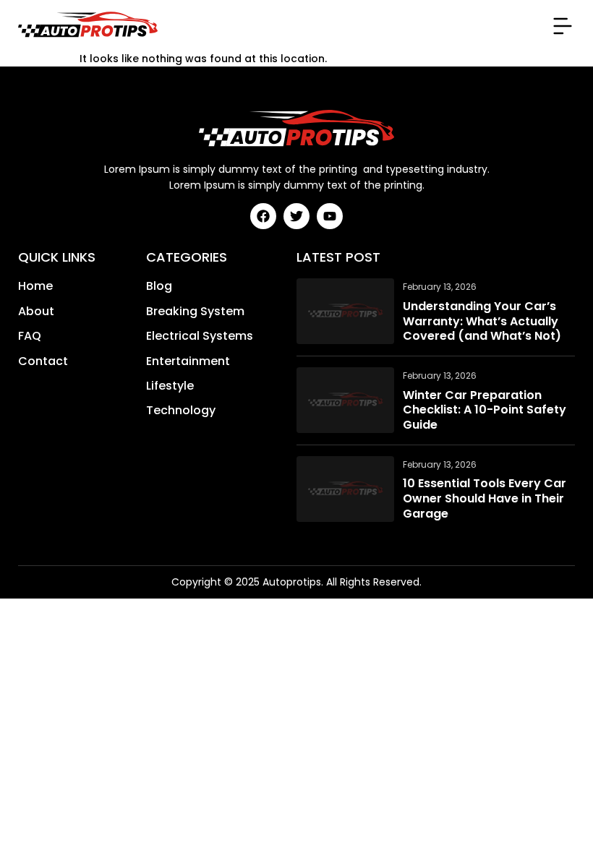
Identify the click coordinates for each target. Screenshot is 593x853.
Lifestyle (170, 386)
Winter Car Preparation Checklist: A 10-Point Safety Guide (484, 410)
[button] (562, 26)
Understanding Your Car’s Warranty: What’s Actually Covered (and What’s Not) (482, 321)
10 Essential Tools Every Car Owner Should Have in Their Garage (484, 498)
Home (35, 286)
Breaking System (195, 312)
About (36, 312)
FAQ (29, 336)
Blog (159, 286)
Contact (43, 361)
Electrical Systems (199, 336)
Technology (181, 411)
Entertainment (188, 361)
